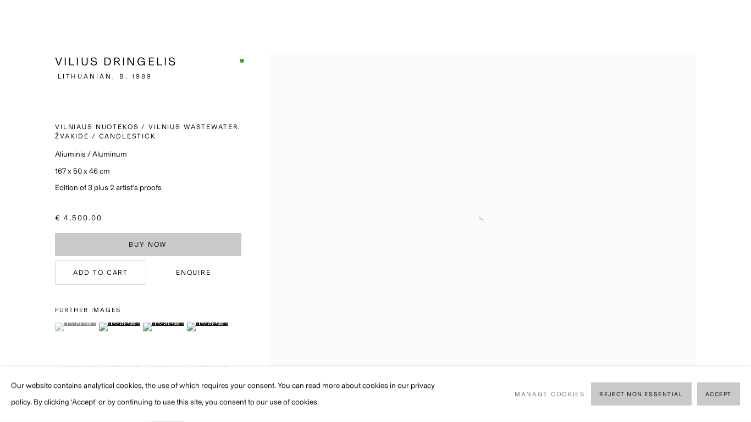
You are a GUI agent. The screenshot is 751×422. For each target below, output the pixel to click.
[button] (75, 327)
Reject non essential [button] (641, 394)
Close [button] (726, 24)
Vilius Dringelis (116, 61)
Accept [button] (718, 394)
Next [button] (727, 211)
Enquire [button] (193, 272)
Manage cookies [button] (550, 394)
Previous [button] (23, 211)
